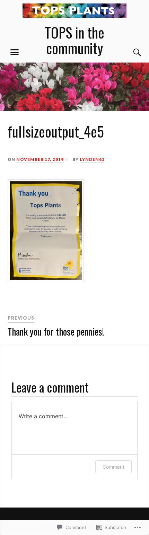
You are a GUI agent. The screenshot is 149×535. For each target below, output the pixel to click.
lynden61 (92, 159)
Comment (113, 467)
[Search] (131, 52)
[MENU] (14, 52)
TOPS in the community (74, 40)
